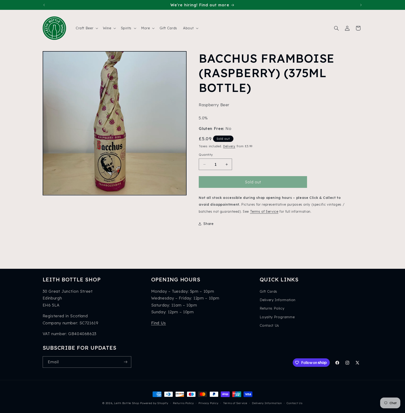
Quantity (206, 155)
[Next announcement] (361, 5)
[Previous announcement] (44, 5)
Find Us (158, 322)
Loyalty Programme (277, 317)
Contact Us (269, 325)
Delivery (229, 146)
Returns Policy (272, 308)
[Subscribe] (125, 362)
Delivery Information (278, 300)
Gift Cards (268, 291)
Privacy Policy (208, 403)
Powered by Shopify (154, 403)
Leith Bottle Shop (126, 403)
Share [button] (208, 224)
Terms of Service (264, 211)
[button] (86, 28)
